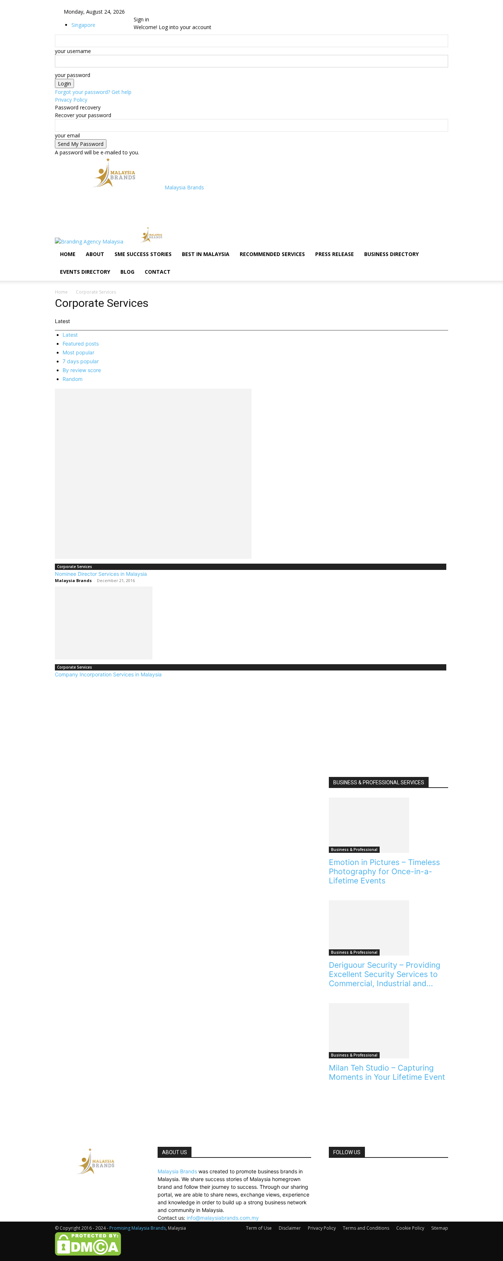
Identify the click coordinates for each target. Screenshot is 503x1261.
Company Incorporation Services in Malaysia (108, 674)
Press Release (334, 254)
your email (67, 135)
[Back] (174, 11)
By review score (82, 370)
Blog (127, 271)
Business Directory (391, 254)
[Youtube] (161, 11)
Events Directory (85, 271)
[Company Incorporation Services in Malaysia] (251, 622)
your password (72, 74)
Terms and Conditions (366, 1228)
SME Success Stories (143, 254)
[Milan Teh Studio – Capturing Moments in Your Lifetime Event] (388, 1030)
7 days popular (81, 361)
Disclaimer (290, 1228)
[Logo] (90, 241)
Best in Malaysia (205, 254)
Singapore (83, 24)
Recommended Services (272, 254)
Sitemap (439, 1228)
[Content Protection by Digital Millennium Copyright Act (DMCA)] (88, 1254)
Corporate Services (74, 566)
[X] (156, 11)
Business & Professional (354, 849)
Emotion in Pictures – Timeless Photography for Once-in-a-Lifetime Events (384, 871)
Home (67, 254)
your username (73, 51)
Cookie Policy (410, 1228)
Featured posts (81, 343)
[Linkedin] (151, 11)
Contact (157, 271)
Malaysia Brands (73, 580)
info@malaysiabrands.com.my (223, 1218)
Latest (70, 335)
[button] (439, 235)
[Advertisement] (198, 207)
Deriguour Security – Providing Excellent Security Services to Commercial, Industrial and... (384, 974)
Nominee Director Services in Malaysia (101, 574)
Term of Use (259, 1228)
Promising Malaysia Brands (137, 1228)
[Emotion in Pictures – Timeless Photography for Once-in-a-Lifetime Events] (388, 825)
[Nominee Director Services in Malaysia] (251, 474)
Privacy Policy (71, 99)
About (95, 254)
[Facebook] (145, 11)
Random (72, 379)
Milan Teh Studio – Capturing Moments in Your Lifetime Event (387, 1072)
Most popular (78, 352)
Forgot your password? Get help (93, 91)
